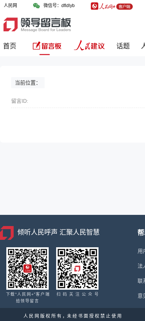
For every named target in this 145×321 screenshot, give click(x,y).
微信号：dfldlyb (59, 5)
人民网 (10, 5)
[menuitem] (11, 49)
